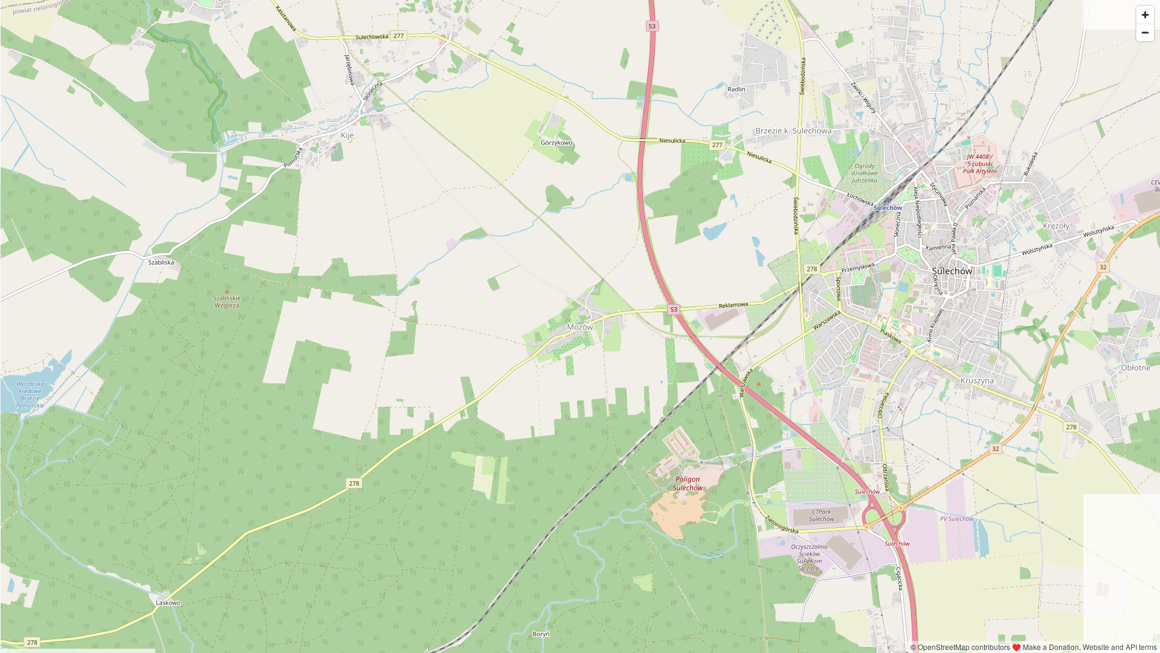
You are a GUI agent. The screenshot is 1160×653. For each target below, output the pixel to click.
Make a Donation (1051, 647)
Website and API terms (1120, 647)
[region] (580, 326)
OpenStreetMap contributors (964, 647)
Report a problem (876, 647)
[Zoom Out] (1145, 32)
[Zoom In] (1145, 15)
